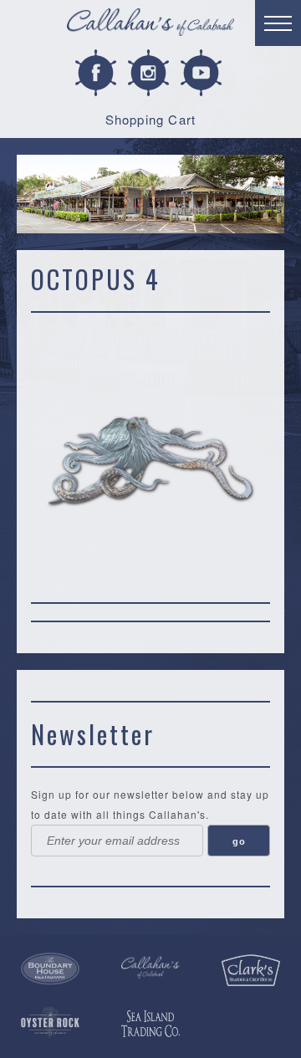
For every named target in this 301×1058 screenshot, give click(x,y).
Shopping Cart (150, 119)
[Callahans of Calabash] (150, 24)
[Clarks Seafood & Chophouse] (251, 970)
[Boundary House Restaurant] (50, 969)
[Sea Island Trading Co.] (150, 1024)
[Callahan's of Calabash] (150, 968)
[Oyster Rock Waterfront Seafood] (50, 1023)
